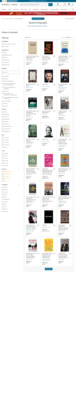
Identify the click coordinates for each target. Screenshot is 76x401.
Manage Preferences (56, 394)
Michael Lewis (29, 116)
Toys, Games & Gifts (54, 9)
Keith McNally (61, 115)
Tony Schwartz (61, 88)
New (30, 9)
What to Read (24, 9)
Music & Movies (63, 9)
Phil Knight (45, 60)
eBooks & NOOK (44, 9)
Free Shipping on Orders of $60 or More (38, 1)
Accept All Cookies (56, 397)
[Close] (73, 395)
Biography (11, 18)
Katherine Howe (62, 202)
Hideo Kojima (29, 202)
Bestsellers (4, 9)
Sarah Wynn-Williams (63, 62)
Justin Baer (29, 174)
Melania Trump (46, 227)
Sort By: (63, 37)
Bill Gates (44, 114)
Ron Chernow (29, 143)
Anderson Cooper (62, 201)
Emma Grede (29, 60)
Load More (48, 269)
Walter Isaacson (46, 86)
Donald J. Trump (62, 87)
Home (3, 18)
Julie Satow (45, 202)
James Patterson (46, 259)
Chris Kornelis (61, 146)
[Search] (50, 4)
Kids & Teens (16, 9)
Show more (5, 106)
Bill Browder (29, 259)
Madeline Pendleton (47, 174)
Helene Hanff (29, 87)
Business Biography (19, 18)
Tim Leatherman (62, 145)
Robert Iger (61, 259)
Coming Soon (36, 9)
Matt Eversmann (46, 260)
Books (9, 9)
